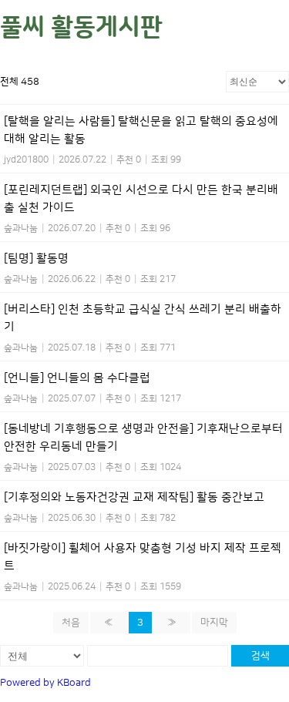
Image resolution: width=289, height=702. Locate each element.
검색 (260, 655)
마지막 (214, 622)
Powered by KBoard (45, 682)
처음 (71, 622)
